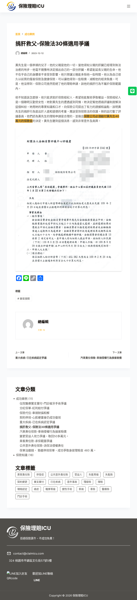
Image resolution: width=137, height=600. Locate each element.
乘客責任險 (23, 474)
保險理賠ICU (31, 6)
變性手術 (67, 489)
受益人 (78, 474)
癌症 (36, 489)
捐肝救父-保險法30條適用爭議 (39, 427)
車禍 (81, 489)
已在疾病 (55, 481)
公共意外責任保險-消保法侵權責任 (42, 445)
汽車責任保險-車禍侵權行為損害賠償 (43, 431)
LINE (37, 580)
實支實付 (39, 481)
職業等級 (50, 489)
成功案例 (21, 398)
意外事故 (72, 481)
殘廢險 (87, 481)
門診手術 (22, 496)
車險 (92, 489)
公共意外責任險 (59, 474)
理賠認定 (22, 489)
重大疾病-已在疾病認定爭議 (37, 422)
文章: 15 (41, 330)
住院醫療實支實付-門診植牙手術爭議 (43, 403)
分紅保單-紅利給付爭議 (34, 408)
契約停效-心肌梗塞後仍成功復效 (40, 417)
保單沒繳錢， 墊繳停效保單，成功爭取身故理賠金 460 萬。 (58, 450)
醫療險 (105, 489)
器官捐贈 (23, 298)
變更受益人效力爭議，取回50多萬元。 (44, 436)
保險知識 (21, 455)
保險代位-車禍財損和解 (34, 413)
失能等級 (94, 474)
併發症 (40, 474)
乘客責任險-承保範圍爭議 (36, 441)
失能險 (109, 474)
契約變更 (22, 481)
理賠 (100, 481)
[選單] (128, 6)
